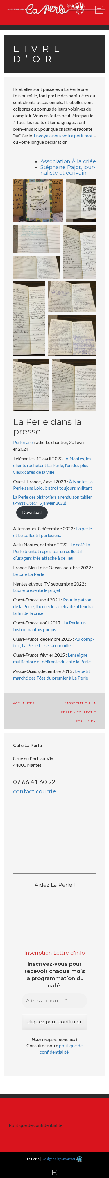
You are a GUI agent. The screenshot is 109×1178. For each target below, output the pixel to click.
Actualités (24, 703)
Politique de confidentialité (35, 1125)
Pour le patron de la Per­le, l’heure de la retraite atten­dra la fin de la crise (53, 606)
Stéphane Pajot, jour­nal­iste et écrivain (68, 170)
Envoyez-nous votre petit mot (63, 135)
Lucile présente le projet (36, 590)
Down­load (32, 512)
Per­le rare (23, 442)
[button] (38, 200)
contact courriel (35, 791)
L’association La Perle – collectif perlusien (78, 712)
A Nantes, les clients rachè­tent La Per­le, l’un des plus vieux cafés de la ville (52, 465)
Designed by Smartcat (59, 1159)
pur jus (49, 629)
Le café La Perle (28, 574)
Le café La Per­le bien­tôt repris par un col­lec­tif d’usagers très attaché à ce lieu (51, 551)
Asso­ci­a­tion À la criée (68, 161)
